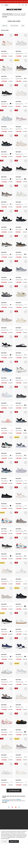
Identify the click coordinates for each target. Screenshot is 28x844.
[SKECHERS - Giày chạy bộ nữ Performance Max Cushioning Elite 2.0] (6, 744)
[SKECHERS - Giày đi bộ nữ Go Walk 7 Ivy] (21, 116)
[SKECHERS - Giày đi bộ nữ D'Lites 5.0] (21, 192)
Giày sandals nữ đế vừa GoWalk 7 (8, 229)
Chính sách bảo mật (20, 837)
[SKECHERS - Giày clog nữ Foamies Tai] (21, 91)
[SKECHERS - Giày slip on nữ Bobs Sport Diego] (21, 141)
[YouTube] (16, 807)
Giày (23, 25)
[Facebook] (9, 807)
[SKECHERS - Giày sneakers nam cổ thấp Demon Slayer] (6, 443)
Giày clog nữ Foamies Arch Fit (7, 782)
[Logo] (6, 5)
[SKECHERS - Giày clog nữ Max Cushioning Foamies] (21, 317)
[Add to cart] (11, 35)
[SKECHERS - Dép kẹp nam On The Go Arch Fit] (21, 342)
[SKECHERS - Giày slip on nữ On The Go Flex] (21, 770)
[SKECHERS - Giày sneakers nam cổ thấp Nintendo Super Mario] (21, 543)
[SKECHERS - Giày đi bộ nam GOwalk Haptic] (6, 267)
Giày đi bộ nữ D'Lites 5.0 (21, 204)
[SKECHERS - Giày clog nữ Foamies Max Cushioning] (6, 41)
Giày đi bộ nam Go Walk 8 (21, 78)
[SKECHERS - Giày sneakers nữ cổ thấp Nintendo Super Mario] (6, 518)
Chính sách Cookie (11, 837)
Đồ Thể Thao (14, 25)
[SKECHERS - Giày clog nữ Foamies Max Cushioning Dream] (21, 41)
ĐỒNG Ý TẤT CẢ (13, 841)
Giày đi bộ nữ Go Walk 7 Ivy (22, 129)
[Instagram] (12, 807)
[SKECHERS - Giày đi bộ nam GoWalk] (21, 166)
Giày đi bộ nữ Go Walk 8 (6, 631)
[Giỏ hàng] (26, 5)
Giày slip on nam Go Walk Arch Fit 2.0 (9, 254)
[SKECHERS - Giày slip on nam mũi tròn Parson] (21, 393)
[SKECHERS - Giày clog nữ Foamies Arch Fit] (6, 770)
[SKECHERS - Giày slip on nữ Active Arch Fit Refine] (6, 317)
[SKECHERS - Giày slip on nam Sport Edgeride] (21, 594)
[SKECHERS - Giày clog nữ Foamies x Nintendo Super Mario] (21, 292)
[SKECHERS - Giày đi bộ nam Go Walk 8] (21, 66)
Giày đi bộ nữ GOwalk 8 (6, 656)
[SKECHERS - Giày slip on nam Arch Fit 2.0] (6, 192)
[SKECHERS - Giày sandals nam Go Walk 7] (6, 342)
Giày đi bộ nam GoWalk (21, 179)
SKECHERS (4, 51)
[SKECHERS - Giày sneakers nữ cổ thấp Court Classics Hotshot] (21, 619)
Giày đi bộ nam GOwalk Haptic (8, 279)
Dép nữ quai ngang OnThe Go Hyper (9, 430)
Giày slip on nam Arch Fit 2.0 (7, 204)
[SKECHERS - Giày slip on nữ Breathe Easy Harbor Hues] (6, 594)
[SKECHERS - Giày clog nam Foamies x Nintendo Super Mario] (21, 719)
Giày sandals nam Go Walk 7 (7, 355)
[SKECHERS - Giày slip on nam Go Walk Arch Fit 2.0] (6, 242)
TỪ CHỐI (5, 841)
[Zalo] (19, 807)
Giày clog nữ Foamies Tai (21, 103)
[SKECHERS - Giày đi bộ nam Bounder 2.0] (21, 518)
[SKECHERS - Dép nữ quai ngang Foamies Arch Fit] (21, 569)
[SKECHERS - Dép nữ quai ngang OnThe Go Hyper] (6, 418)
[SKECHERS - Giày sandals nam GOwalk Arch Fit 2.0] (21, 242)
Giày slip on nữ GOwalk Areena (8, 405)
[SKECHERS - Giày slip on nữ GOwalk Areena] (6, 393)
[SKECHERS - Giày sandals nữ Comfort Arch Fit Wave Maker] (21, 217)
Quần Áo (4, 25)
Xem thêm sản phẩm (14, 790)
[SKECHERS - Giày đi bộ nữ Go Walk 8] (6, 619)
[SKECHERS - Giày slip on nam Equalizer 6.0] (21, 694)
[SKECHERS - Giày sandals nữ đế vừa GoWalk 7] (6, 217)
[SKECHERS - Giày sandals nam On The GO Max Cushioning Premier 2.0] (6, 141)
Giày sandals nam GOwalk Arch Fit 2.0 (9, 480)
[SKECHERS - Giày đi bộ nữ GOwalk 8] (6, 644)
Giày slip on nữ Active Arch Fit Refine (9, 330)
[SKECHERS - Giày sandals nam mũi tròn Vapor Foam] (21, 418)
